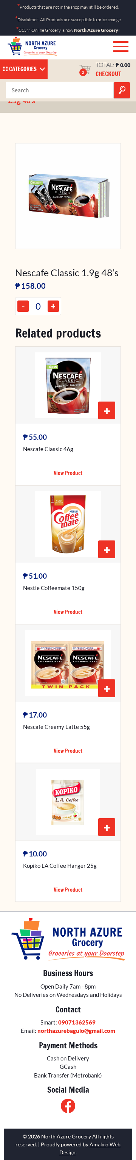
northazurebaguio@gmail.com (76, 1030)
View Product (68, 473)
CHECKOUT (108, 74)
